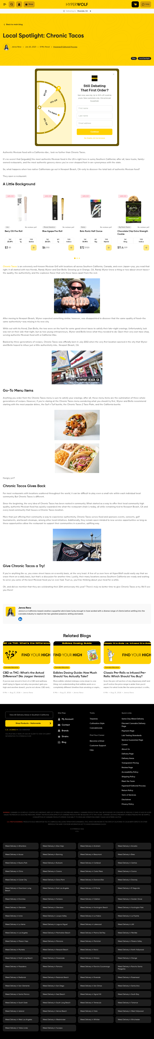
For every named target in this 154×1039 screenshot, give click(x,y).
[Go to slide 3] (79, 258)
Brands (65, 731)
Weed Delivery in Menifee (127, 933)
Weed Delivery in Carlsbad (90, 863)
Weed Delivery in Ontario (89, 958)
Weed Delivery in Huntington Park (131, 907)
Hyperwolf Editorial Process (65, 47)
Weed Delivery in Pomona (52, 966)
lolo (82, 227)
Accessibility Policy (130, 772)
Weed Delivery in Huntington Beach (94, 907)
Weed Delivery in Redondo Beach (56, 977)
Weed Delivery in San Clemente (17, 986)
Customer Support (98, 746)
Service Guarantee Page (132, 740)
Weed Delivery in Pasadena (15, 966)
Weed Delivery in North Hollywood (131, 950)
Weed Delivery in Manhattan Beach (56, 933)
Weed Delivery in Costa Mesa (91, 871)
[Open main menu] (5, 4)
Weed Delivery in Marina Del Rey (92, 933)
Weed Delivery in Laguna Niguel (55, 924)
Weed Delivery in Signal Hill (90, 994)
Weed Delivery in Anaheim (90, 846)
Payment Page (128, 731)
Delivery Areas (128, 758)
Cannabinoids (96, 728)
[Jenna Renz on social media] (20, 619)
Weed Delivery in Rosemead (128, 977)
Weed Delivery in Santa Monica (17, 994)
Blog (64, 742)
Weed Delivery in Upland (14, 1011)
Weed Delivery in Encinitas (15, 899)
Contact (66, 725)
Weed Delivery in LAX (126, 924)
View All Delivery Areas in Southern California (29, 715)
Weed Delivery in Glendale (15, 907)
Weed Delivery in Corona (52, 871)
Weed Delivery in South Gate (16, 1003)
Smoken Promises (49, 227)
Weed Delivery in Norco (89, 950)
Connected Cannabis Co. (13, 228)
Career (125, 745)
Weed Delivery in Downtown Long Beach (18, 889)
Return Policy (127, 790)
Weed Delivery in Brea (126, 854)
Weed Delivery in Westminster (54, 1019)
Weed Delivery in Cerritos (127, 863)
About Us (126, 749)
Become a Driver (97, 741)
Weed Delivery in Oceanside (53, 958)
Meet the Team (128, 781)
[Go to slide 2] (77, 258)
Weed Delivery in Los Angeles (16, 933)
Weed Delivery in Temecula (90, 1003)
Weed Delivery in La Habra (90, 916)
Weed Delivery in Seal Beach (54, 994)
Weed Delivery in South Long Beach (56, 1003)
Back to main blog (14, 25)
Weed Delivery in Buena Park (16, 863)
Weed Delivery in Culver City (16, 880)
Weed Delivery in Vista (88, 1011)
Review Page (127, 768)
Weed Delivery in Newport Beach (55, 950)
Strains (65, 736)
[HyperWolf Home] (77, 4)
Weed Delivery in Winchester (129, 1019)
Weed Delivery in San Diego (53, 986)
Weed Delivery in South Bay (128, 994)
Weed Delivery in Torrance (128, 1003)
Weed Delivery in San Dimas (91, 986)
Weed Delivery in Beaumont (91, 854)
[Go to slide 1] (74, 258)
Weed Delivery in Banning (53, 854)
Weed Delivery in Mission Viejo (16, 941)
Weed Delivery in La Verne (15, 924)
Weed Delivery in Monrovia (53, 941)
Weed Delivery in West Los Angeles (18, 1019)
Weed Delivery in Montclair (90, 941)
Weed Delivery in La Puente (128, 916)
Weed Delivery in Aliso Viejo (53, 846)
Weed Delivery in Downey (127, 880)
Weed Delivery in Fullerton (90, 899)
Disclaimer (126, 800)
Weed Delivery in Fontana (53, 899)
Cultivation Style (97, 723)
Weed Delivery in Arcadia (127, 846)
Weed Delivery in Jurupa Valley (55, 916)
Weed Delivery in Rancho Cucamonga (95, 966)
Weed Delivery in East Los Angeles (56, 888)
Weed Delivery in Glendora (53, 907)
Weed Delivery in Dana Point (54, 880)
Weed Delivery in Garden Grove (130, 899)
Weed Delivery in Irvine (13, 916)
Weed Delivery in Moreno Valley (130, 941)
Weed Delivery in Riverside (90, 977)
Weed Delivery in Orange (127, 958)
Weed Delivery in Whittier (90, 1019)
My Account (68, 719)
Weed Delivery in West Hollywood (131, 1011)
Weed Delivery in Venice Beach (55, 1011)
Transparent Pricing (130, 763)
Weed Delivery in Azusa (14, 854)
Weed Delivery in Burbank (53, 863)
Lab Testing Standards (131, 736)
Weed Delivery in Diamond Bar (92, 880)
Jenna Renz (16, 47)
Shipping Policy (128, 777)
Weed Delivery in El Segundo (129, 888)
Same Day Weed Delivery (133, 719)
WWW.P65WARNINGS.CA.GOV (96, 824)
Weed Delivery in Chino (14, 871)
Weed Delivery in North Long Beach (19, 958)
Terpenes (94, 719)
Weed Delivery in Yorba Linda (16, 1028)
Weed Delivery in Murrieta (15, 950)
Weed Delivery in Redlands (15, 977)
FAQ (91, 750)
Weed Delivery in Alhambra (15, 846)
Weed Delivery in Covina (127, 871)
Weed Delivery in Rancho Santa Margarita (130, 968)
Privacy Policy (128, 804)
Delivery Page (128, 754)
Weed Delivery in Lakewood (91, 924)
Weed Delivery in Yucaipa (52, 1028)
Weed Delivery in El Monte (90, 888)
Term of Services (129, 795)
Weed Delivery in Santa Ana (128, 986)
